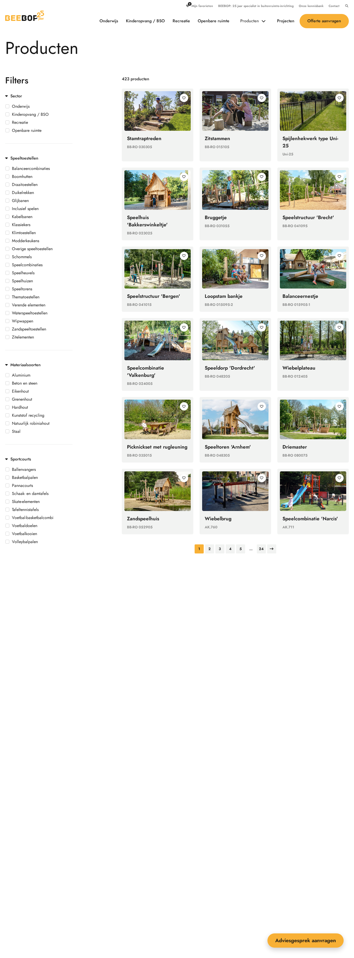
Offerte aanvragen (324, 21)
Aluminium (21, 375)
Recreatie (181, 21)
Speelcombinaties (27, 265)
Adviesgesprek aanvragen (305, 940)
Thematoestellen (25, 297)
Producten (249, 21)
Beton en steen (24, 383)
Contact (334, 6)
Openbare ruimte (213, 21)
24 (261, 548)
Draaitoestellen (25, 184)
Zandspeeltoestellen (29, 329)
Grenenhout (22, 399)
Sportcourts (20, 459)
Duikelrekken (23, 192)
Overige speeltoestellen (32, 249)
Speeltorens (22, 289)
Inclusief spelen (25, 208)
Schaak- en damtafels (30, 493)
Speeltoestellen (24, 158)
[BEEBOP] (24, 16)
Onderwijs (109, 21)
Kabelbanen (22, 216)
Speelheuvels (23, 273)
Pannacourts (22, 485)
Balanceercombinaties (31, 168)
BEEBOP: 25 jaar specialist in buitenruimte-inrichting (256, 6)
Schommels (22, 257)
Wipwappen (22, 321)
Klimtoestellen (24, 233)
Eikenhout (20, 391)
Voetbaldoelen (24, 525)
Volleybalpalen (25, 541)
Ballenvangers (24, 469)
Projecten (285, 21)
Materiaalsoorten (25, 365)
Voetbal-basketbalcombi (32, 517)
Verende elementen (28, 305)
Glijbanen (20, 200)
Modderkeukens (25, 241)
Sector (16, 96)
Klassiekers (21, 224)
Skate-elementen (26, 501)
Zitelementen (23, 337)
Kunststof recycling (28, 415)
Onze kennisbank (311, 6)
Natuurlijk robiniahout (30, 423)
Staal (16, 431)
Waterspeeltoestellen (29, 313)
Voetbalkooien (24, 533)
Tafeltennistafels (25, 509)
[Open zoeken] (345, 6)
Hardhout (20, 407)
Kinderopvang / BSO (145, 21)
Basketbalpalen (25, 477)
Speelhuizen (22, 281)
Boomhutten (22, 176)
